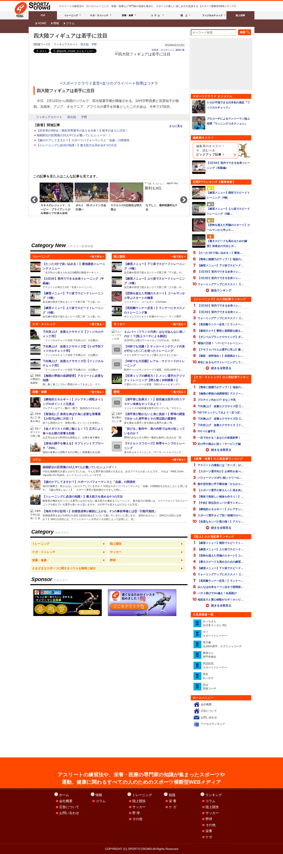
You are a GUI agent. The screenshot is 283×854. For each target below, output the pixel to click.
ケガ (209, 837)
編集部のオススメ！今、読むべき (210, 150)
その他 (137, 819)
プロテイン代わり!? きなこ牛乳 (217, 399)
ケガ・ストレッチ (99, 15)
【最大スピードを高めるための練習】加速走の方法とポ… (227, 243)
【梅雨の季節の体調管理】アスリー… (220, 393)
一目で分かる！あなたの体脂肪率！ (219, 437)
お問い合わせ (209, 717)
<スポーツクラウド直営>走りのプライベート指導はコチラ (109, 83)
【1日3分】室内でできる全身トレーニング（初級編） (228, 165)
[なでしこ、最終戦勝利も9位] (161, 198)
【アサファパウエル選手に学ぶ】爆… (220, 349)
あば (209, 686)
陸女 (208, 676)
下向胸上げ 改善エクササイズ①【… (220, 418)
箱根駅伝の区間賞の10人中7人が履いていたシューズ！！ (74, 135)
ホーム (64, 795)
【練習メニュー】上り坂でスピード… (220, 549)
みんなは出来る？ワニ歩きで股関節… (220, 586)
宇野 (94, 44)
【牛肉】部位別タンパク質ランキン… (220, 502)
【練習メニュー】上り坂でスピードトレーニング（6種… (228, 211)
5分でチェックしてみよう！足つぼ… (220, 412)
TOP (42, 15)
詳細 (68, 268)
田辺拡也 (215, 665)
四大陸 (85, 44)
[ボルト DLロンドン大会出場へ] (91, 198)
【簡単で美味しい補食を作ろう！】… (220, 496)
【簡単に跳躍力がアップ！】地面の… (220, 259)
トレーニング (71, 15)
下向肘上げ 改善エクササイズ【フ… (220, 425)
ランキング (213, 795)
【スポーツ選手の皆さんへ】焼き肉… (220, 490)
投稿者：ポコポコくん (163, 50)
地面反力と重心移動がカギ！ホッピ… (220, 599)
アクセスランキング (213, 723)
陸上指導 (240, 15)
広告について (209, 710)
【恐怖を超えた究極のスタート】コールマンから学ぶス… (228, 227)
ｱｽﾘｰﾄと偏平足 (207, 431)
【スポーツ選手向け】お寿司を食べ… (220, 471)
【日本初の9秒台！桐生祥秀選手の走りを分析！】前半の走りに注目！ (82, 130)
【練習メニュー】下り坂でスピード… (220, 265)
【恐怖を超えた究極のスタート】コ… (220, 555)
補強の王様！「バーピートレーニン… (220, 343)
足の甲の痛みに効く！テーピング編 (219, 443)
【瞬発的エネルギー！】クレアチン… (220, 509)
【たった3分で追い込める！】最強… (220, 252)
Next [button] (182, 198)
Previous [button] (32, 198)
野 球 (136, 813)
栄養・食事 (127, 15)
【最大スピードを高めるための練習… (220, 561)
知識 (172, 795)
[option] (56, 198)
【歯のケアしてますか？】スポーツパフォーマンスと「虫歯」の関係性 (83, 140)
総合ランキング (221, 290)
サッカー (139, 807)
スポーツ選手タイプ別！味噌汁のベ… (220, 515)
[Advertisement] (109, 68)
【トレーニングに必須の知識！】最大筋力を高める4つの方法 (77, 145)
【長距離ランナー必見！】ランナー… (220, 324)
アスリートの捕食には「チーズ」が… (220, 465)
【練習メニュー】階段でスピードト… (220, 542)
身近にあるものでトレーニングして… (220, 362)
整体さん (209, 655)
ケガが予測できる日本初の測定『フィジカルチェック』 (228, 105)
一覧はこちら (69, 543)
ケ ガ (172, 807)
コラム (156, 15)
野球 (209, 819)
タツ (215, 634)
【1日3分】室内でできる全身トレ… (219, 271)
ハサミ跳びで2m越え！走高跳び (217, 593)
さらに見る (176, 126)
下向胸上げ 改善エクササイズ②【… (220, 406)
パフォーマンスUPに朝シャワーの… (220, 477)
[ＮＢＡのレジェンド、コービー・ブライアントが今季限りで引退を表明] (56, 198)
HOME (42, 23)
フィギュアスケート (66, 44)
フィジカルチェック (212, 15)
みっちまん (215, 623)
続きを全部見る (221, 368)
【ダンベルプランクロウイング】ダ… (220, 336)
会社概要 (206, 704)
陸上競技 (139, 801)
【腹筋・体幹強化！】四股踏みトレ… (220, 355)
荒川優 (222, 644)
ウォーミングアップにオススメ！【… (220, 284)
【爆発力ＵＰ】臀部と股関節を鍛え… (220, 330)
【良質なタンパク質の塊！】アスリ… (220, 521)
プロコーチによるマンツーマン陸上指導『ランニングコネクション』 (228, 121)
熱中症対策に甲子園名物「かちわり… (220, 484)
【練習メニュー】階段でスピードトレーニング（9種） (228, 195)
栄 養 (172, 801)
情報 (56, 23)
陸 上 (184, 15)
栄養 (209, 831)
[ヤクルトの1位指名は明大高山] (126, 198)
